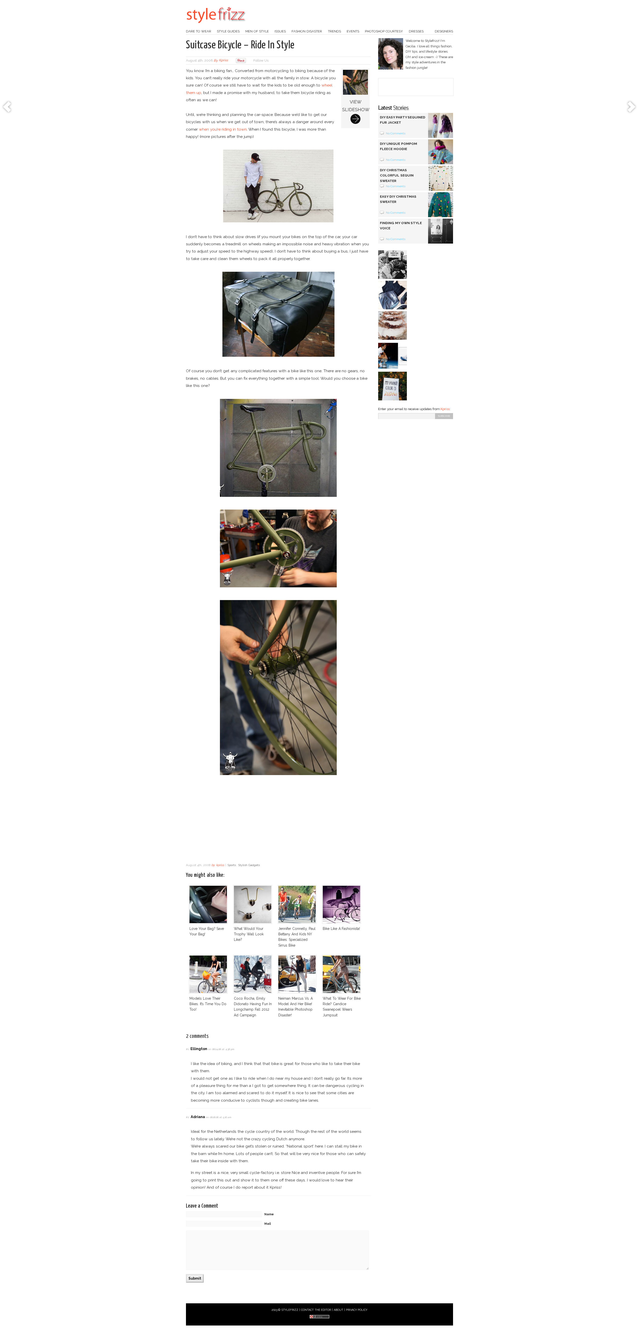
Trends (334, 31)
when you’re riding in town (223, 129)
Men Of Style (257, 31)
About (338, 1310)
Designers (444, 31)
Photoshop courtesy (384, 31)
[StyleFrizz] (216, 25)
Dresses (416, 31)
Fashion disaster (307, 31)
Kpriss (445, 409)
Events (353, 31)
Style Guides (228, 31)
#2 (187, 1117)
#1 (187, 1049)
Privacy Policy (357, 1310)
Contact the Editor (316, 1310)
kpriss (223, 60)
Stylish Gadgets (249, 865)
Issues (280, 31)
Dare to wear (198, 31)
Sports (231, 865)
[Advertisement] (278, 820)
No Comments (396, 133)
